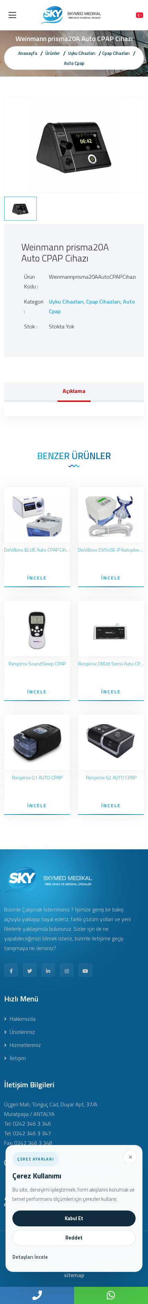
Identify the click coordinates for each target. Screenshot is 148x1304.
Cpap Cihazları (116, 53)
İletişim (17, 1058)
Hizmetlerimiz (24, 1045)
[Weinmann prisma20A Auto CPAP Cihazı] (74, 144)
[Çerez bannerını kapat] (130, 1157)
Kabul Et (74, 1218)
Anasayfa (27, 53)
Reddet (74, 1238)
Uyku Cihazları (81, 53)
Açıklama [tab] (74, 391)
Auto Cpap (74, 63)
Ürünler (52, 53)
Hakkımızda (21, 1019)
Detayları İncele (30, 1257)
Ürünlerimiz (21, 1032)
